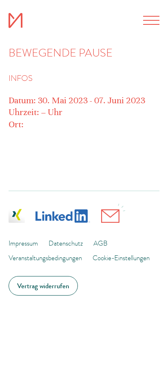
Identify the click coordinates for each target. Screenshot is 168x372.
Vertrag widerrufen (43, 286)
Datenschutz (66, 243)
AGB (100, 243)
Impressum (23, 243)
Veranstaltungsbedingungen (45, 257)
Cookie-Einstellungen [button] (121, 257)
